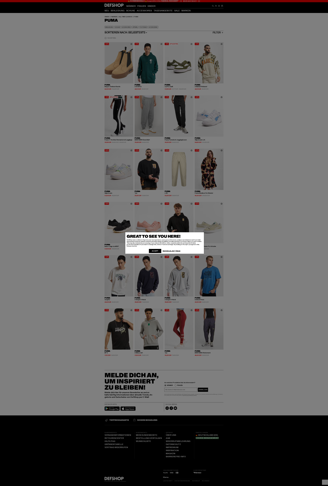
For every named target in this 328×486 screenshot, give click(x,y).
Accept (155, 251)
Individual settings (171, 251)
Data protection (132, 246)
